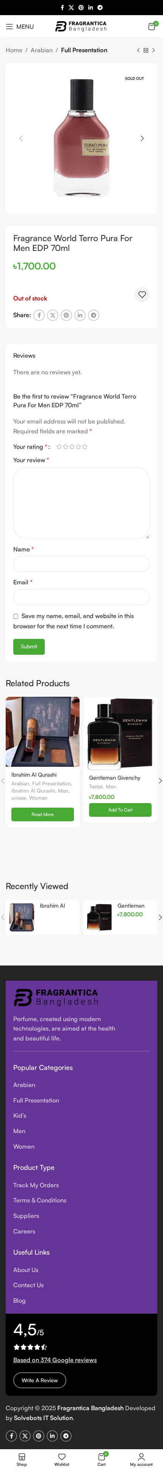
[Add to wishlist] (142, 294)
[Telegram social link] (100, 8)
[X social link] (71, 8)
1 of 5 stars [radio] (59, 447)
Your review (31, 460)
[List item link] (81, 1085)
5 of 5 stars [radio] (85, 447)
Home (14, 50)
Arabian (42, 50)
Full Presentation (84, 50)
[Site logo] (81, 25)
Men (63, 790)
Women (38, 797)
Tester (96, 786)
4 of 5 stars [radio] (78, 447)
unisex (18, 797)
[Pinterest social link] (81, 8)
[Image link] (56, 996)
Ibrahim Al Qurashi (33, 790)
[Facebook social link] (62, 8)
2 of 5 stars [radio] (65, 447)
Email (23, 582)
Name (23, 549)
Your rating (30, 447)
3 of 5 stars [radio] (72, 447)
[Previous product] (138, 51)
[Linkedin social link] (90, 8)
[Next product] (153, 51)
